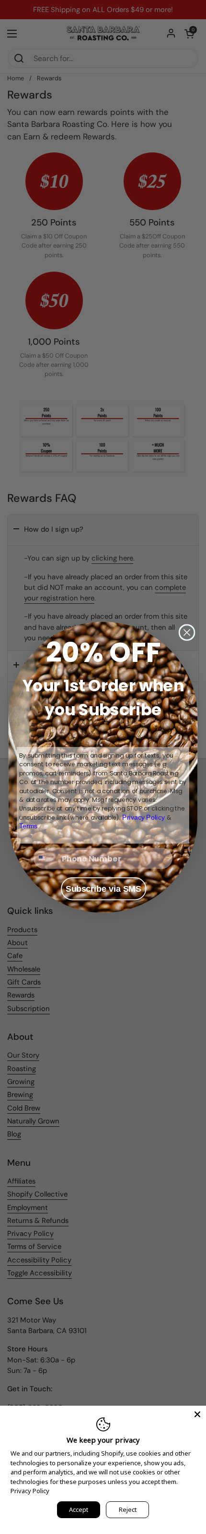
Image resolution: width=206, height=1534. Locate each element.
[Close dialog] (187, 632)
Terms (28, 825)
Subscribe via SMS (103, 888)
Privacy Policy (30, 1490)
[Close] (197, 1414)
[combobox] (45, 858)
